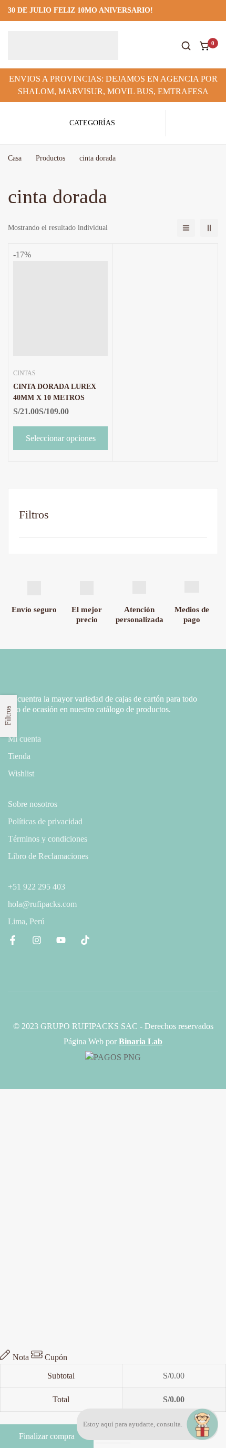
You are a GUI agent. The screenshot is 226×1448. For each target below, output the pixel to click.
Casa (15, 158)
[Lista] (186, 228)
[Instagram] (37, 940)
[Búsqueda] (186, 46)
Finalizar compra (47, 1436)
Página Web (84, 1041)
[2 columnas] (209, 228)
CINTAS (24, 373)
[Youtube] (61, 940)
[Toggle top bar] (215, 10)
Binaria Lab (140, 1041)
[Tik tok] (85, 940)
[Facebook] (12, 940)
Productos (50, 158)
